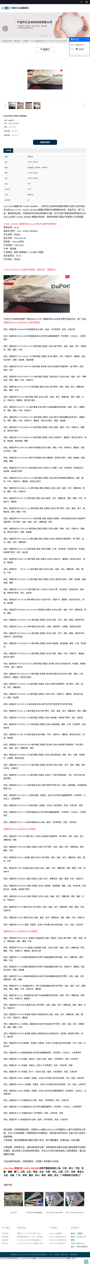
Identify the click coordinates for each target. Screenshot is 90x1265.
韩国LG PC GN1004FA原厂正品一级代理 (29, 1234)
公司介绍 (5, 1233)
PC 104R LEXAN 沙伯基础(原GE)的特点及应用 (29, 1240)
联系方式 (5, 1243)
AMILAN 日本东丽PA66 (58, 1240)
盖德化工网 (64, 1254)
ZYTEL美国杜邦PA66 (38, 41)
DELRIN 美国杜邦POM (57, 1237)
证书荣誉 (5, 1237)
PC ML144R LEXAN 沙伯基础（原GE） (29, 1243)
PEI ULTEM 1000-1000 (54, 1213)
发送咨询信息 (45, 142)
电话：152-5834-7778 (78, 1237)
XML (50, 1254)
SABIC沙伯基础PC (56, 1233)
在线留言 (5, 1240)
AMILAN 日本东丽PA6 (57, 1243)
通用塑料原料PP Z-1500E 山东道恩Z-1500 (29, 1237)
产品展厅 (25, 41)
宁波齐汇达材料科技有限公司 (38, 1254)
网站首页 (17, 41)
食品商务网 (73, 1254)
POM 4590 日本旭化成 (34, 1213)
